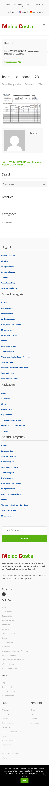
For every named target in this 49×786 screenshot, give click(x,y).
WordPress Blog (8, 283)
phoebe (17, 84)
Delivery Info (17, 4)
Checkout (34, 718)
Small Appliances (8, 346)
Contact (24, 7)
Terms (7, 12)
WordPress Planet (9, 288)
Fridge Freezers (8, 319)
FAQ (13, 12)
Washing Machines (9, 378)
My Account (35, 723)
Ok (24, 780)
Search (24, 538)
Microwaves (6, 330)
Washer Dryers (7, 373)
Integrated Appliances (11, 324)
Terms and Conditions (11, 420)
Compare (5, 714)
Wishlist (5, 758)
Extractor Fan (7, 313)
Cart (32, 714)
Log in (4, 682)
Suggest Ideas (7, 266)
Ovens (4, 340)
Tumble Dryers (7, 351)
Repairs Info (29, 4)
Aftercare (39, 4)
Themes (4, 277)
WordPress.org (8, 695)
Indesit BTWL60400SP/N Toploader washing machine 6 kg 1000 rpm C (22, 52)
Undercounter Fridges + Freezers (15, 357)
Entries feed (7, 687)
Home (8, 4)
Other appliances (9, 335)
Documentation (8, 256)
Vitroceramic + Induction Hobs (14, 367)
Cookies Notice (8, 723)
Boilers (4, 303)
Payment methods (9, 740)
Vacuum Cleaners (8, 362)
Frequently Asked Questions (13, 425)
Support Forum (8, 272)
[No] (45, 775)
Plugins (4, 261)
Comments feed (8, 691)
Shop (3, 404)
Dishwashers (7, 308)
